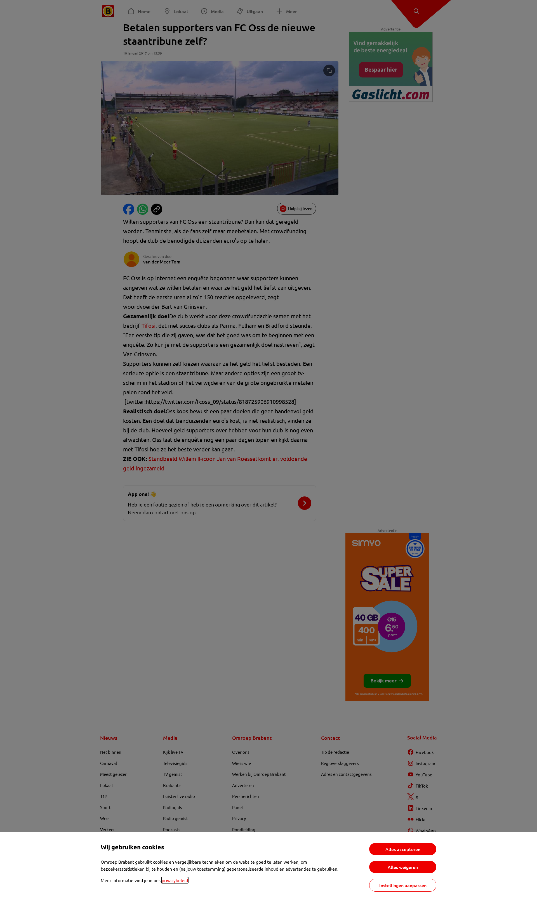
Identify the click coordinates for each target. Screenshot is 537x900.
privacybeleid (175, 880)
